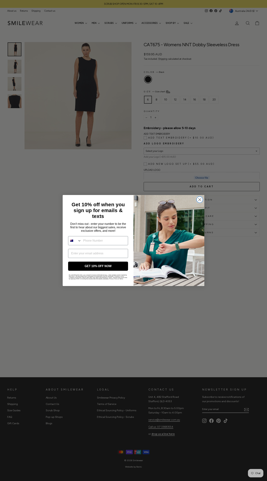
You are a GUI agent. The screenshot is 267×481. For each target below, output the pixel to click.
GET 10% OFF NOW (98, 266)
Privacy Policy (113, 278)
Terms (121, 278)
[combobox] (74, 240)
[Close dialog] (200, 199)
